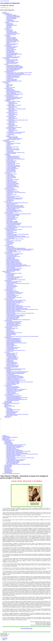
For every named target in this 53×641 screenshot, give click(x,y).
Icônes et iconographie (8, 252)
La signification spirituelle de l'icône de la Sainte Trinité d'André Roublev (19, 265)
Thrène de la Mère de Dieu (11, 44)
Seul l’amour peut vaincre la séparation (13, 149)
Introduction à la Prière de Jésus (12, 189)
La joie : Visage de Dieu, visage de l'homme (14, 240)
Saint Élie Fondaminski (10, 344)
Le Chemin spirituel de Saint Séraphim (13, 277)
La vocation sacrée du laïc (11, 216)
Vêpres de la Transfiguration (13, 137)
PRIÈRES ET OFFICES (6, 81)
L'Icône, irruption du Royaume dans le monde (14, 268)
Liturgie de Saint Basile (10, 61)
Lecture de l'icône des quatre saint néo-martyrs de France (16, 350)
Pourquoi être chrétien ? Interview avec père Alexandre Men (16, 389)
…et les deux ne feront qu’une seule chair (13, 224)
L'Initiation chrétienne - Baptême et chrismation (14, 66)
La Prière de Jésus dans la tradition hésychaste (14, 198)
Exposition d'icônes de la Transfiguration (15, 138)
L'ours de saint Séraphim (11, 298)
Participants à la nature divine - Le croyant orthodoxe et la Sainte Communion (19, 72)
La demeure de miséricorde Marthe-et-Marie (14, 398)
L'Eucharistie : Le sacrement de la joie (13, 76)
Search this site (2, 7)
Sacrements (6, 64)
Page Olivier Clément (10, 48)
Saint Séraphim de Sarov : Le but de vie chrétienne (15, 292)
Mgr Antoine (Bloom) (8, 402)
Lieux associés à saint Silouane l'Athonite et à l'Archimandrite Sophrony (18, 319)
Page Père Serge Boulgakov (11, 47)
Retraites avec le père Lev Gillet (12, 359)
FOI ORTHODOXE (5, 13)
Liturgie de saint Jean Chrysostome (12, 60)
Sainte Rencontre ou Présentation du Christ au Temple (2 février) (17, 119)
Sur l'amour (8, 145)
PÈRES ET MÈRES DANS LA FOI (8, 271)
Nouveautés (9, 407)
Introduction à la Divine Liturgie (12, 59)
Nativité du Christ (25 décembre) (12, 112)
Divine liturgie (7, 58)
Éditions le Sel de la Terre (11, 413)
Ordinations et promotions (11, 70)
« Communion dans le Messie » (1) (12, 356)
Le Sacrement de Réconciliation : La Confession (14, 67)
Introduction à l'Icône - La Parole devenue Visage (15, 253)
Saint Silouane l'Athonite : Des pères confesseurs (15, 307)
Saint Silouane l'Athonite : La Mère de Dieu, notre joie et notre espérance (18, 306)
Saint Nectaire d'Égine (8, 320)
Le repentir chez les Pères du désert (12, 157)
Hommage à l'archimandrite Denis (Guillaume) (14, 80)
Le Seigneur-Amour (10, 144)
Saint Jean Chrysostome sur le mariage (13, 215)
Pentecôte (8, 135)
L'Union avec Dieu (10, 150)
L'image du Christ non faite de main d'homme (14, 266)
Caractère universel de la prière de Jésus (13, 196)
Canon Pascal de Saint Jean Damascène (15, 132)
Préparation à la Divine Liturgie (12, 79)
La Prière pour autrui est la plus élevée (13, 148)
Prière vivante (9, 195)
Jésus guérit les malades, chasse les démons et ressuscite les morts (17, 202)
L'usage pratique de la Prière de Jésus (13, 191)
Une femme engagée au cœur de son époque (14, 369)
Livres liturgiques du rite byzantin (12, 96)
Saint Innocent (9, 329)
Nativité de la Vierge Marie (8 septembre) (13, 101)
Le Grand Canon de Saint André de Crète (13, 165)
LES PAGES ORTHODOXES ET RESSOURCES (11, 403)
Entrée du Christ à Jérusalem (11, 128)
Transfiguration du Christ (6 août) (12, 136)
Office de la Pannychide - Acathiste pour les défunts (15, 238)
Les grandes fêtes (7, 100)
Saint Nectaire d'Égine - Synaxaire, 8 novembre (14, 321)
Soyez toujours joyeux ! (10, 242)
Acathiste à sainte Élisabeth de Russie (13, 400)
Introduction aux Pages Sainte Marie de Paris (14, 338)
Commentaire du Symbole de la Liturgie (13, 15)
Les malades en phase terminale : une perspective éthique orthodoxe (18, 234)
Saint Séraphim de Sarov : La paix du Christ (14, 293)
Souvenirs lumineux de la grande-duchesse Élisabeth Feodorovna (17, 397)
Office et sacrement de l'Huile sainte (12, 69)
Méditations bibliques (10, 361)
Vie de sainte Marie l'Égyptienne (12, 282)
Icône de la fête (11, 111)
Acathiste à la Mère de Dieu (11, 41)
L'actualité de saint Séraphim (11, 296)
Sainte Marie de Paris (8, 337)
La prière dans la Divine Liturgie (12, 181)
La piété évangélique (10, 346)
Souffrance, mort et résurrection (10, 228)
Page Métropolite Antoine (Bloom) (12, 46)
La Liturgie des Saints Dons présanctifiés (13, 166)
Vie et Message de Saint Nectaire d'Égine (13, 322)
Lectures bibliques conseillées (11, 31)
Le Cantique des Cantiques (11, 225)
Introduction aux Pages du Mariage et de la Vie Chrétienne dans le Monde (19, 213)
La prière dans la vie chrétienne (12, 173)
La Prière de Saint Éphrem (11, 170)
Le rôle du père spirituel (10, 274)
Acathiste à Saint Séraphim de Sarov (13, 295)
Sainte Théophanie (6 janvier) (11, 116)
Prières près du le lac (10, 187)
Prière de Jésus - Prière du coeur (10, 188)
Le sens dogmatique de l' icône (12, 255)
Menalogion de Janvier (10, 99)
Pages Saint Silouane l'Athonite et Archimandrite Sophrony (16, 300)
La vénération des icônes (11, 257)
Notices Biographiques (10, 200)
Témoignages (7, 22)
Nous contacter (4, 638)
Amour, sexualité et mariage (11, 153)
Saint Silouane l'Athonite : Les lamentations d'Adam (15, 446)
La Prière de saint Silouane (11, 458)
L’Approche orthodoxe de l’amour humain (13, 143)
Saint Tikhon (9, 335)
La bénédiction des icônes (11, 258)
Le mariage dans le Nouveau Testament (13, 214)
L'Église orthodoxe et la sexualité (12, 221)
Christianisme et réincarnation (11, 54)
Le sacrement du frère (10, 151)
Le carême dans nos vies (11, 164)
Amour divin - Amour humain (9, 141)
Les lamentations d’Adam (11, 162)
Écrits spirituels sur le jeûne (11, 171)
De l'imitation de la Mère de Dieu (12, 39)
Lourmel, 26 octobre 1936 (11, 364)
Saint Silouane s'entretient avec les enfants (13, 310)
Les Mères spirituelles (8, 280)
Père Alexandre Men (8, 385)
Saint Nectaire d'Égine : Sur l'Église (12, 324)
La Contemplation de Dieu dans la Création (14, 251)
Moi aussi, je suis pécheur (11, 161)
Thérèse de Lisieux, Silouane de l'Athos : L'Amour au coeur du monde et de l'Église (20, 313)
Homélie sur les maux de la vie (12, 230)
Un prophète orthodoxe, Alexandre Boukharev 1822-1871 (16, 372)
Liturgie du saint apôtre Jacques (12, 63)
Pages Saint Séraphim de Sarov (12, 290)
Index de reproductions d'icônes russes (13, 261)
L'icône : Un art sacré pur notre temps (13, 254)
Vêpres (8, 83)
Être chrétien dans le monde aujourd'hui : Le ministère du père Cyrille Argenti (19, 226)
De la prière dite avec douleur (11, 184)
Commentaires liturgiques (9, 71)
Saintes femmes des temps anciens (12, 286)
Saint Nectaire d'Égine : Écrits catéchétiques (14, 325)
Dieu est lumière (9, 55)
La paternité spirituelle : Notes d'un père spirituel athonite (16, 279)
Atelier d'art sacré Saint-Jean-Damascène (13, 269)
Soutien (3, 639)
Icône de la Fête (11, 104)
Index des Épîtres (9, 30)
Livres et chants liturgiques (9, 95)
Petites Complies (9, 85)
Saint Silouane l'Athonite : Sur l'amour (13, 304)
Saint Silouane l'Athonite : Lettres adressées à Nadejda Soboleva (17, 308)
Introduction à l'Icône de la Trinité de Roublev (14, 263)
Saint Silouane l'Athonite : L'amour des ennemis (14, 305)
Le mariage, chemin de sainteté (12, 219)
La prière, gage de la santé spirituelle (13, 179)
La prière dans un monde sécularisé (12, 185)
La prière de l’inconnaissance (11, 177)
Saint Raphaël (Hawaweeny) (11, 334)
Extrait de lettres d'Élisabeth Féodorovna (13, 396)
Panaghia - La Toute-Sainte (11, 37)
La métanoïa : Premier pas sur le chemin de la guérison (15, 158)
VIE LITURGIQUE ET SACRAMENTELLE (10, 57)
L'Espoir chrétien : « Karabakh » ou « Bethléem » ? (15, 390)
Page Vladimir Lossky (10, 52)
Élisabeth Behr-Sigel (10, 24)
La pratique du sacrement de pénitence (13, 208)
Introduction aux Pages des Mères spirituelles (14, 281)
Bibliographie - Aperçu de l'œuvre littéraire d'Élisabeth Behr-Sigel (17, 371)
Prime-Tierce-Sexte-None (11, 87)
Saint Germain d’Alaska (10, 328)
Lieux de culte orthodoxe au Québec (13, 411)
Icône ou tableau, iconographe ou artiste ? (13, 256)
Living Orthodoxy (10, 19)
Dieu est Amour (9, 147)
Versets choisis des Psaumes (11, 34)
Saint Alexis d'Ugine (10, 351)
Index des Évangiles (10, 29)
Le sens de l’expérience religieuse (12, 363)
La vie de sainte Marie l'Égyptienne (12, 168)
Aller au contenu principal (4, 0)
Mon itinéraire (9, 370)
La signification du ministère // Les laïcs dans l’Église (15, 377)
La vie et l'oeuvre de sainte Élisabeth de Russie (14, 395)
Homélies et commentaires (13, 118)
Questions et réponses (8, 416)
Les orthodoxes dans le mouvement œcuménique (15, 378)
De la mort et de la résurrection (12, 232)
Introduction (9, 36)
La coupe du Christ (10, 231)
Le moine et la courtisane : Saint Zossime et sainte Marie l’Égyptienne (18, 283)
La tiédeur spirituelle (10, 246)
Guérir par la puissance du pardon (12, 203)
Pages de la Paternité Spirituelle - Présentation (14, 273)
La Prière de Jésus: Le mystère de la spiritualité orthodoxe (16, 192)
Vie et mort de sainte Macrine (11, 285)
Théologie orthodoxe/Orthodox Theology (13, 56)
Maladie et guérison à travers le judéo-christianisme (15, 206)
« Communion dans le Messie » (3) (12, 358)
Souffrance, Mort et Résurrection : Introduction (14, 229)
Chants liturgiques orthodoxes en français (13, 98)
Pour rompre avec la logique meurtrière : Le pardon (15, 205)
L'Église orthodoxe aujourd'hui (12, 17)
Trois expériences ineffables (11, 355)
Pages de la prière (7, 172)
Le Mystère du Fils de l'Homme (12, 388)
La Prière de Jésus (10, 193)
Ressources (6, 406)
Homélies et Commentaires (13, 103)
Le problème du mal (10, 233)
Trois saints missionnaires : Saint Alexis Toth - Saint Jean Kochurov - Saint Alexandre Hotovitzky (22, 336)
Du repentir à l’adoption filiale (11, 160)
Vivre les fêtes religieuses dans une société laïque (15, 376)
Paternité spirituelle (8, 272)
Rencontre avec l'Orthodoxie (11, 18)
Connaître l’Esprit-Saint (10, 20)
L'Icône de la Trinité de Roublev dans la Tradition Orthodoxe (17, 264)
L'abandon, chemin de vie (11, 204)
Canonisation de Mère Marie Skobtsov (13, 339)
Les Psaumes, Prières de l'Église (12, 32)
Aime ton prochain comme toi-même (13, 146)
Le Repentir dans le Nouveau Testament (13, 156)
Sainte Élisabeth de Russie (9, 394)
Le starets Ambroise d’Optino (11, 278)
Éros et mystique (9, 220)
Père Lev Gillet (7, 352)
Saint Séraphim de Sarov (9, 289)
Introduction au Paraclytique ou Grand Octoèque (15, 97)
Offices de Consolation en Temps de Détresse (14, 92)
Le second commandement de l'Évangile (13, 347)
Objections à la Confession (11, 209)
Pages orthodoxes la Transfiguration (10, 3)
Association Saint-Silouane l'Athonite (13, 317)
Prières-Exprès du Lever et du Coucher (13, 91)
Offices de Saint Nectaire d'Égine (12, 326)
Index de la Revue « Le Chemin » (12, 415)
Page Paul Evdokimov (10, 50)
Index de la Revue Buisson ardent (12, 318)
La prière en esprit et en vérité (11, 194)
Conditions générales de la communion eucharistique (15, 73)
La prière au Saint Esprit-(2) (11, 176)
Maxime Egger (9, 26)
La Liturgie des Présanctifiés (11, 167)
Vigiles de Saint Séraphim (11, 294)
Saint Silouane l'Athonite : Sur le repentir (13, 302)
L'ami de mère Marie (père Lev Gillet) (13, 382)
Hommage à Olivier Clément (11, 49)
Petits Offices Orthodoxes (11, 90)
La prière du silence (10, 174)
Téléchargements (7, 417)
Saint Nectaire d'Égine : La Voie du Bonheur (14, 323)
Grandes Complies (10, 84)
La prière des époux (10, 180)
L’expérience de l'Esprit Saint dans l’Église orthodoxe (15, 373)
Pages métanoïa (7, 154)
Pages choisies (7, 245)
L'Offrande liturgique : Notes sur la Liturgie (14, 75)
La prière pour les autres (10, 247)
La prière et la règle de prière (11, 182)
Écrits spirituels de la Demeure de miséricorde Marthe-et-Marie (17, 399)
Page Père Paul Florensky (11, 51)
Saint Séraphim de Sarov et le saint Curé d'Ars (14, 297)
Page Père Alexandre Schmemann (12, 53)
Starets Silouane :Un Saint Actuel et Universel (14, 445)
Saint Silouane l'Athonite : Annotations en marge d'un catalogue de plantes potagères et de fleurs (22, 309)
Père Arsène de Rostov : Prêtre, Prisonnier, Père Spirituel (16, 248)
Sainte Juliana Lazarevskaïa (11, 287)
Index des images (9, 408)
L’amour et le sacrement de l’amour (12, 217)
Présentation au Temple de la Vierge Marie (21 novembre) (16, 108)
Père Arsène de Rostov (8, 401)
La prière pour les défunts (11, 237)
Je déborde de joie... (10, 241)
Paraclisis (8, 42)
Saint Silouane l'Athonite (9, 299)
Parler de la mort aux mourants (12, 235)
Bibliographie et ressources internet (12, 259)
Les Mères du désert (10, 284)
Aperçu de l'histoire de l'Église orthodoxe (13, 16)
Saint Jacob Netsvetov (10, 330)
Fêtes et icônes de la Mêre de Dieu (12, 40)
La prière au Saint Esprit (11, 175)
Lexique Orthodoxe (10, 410)
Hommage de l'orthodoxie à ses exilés (13, 383)
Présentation (7, 404)
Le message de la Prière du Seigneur (12, 183)
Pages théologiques (8, 45)
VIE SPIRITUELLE (5, 140)
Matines (8, 86)
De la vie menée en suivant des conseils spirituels (15, 276)
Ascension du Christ (10, 133)
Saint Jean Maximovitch (10, 331)
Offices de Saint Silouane (11, 312)
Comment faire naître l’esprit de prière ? (13, 186)
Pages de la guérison (8, 201)
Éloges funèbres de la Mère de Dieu (12, 43)
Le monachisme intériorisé (11, 218)
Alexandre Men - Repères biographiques (13, 387)
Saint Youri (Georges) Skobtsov (12, 345)
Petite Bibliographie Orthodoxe (12, 412)
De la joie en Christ (10, 243)
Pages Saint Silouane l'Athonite (26, 628)
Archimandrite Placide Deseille (12, 25)
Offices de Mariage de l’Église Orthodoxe (13, 68)
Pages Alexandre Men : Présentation (12, 386)
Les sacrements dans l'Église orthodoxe (13, 65)
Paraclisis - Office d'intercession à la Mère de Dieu (15, 93)
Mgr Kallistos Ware (10, 23)
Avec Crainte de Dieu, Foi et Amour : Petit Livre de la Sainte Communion (19, 74)
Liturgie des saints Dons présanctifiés (13, 62)
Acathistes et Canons (10, 89)
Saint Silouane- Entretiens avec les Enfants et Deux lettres (16, 311)
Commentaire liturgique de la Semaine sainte (14, 127)
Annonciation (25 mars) (10, 123)
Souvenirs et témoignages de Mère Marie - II (14, 341)
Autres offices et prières (8, 88)
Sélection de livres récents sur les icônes (13, 260)
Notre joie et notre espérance (11, 38)
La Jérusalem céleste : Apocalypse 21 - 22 (13, 391)
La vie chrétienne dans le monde (12, 227)
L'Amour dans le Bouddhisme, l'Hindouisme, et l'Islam (16, 152)
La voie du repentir (10, 159)
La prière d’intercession (10, 374)
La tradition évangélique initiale (12, 362)
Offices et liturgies (12, 102)
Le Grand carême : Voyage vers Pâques (13, 163)
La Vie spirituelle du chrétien (11, 250)
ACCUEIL (4, 12)
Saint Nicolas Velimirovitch (11, 333)
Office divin (6, 82)
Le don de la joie (9, 244)
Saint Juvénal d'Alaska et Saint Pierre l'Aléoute (14, 332)
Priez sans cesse (9, 178)
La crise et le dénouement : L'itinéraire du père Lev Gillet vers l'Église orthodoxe (20, 381)
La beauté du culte (10, 78)
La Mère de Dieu (7, 35)
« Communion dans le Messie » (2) (12, 357)
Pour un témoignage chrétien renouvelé (13, 375)
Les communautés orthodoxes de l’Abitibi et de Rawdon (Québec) (17, 414)
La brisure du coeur (10, 199)
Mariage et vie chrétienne (9, 212)
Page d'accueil (4, 637)
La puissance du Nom (10, 190)
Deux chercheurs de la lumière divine (13, 365)
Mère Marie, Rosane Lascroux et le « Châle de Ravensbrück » (17, 342)
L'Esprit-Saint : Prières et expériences (13, 21)
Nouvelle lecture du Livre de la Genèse (13, 33)
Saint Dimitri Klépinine (10, 343)
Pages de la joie (7, 239)
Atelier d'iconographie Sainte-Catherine (13, 270)
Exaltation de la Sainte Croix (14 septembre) (14, 105)
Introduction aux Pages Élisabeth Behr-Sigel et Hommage (16, 368)
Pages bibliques (7, 28)
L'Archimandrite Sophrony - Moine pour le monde (15, 315)
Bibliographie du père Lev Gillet (12, 354)
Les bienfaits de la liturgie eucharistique (13, 77)
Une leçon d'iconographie (11, 267)
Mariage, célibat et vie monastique (12, 222)
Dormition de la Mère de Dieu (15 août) (13, 139)
